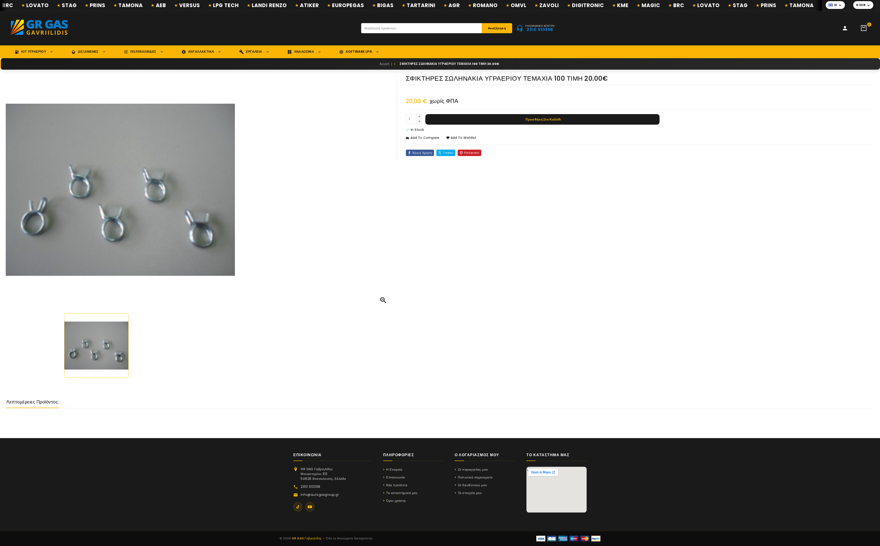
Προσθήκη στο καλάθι (543, 119)
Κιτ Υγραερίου (33, 51)
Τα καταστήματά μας (402, 493)
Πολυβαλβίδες (143, 51)
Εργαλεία (254, 51)
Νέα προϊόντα (396, 485)
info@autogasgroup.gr (320, 494)
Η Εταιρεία (394, 469)
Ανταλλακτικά (201, 51)
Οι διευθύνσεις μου (472, 485)
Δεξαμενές (88, 51)
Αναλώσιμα (304, 51)
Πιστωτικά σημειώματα (475, 477)
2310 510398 (310, 486)
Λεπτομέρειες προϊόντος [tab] (32, 402)
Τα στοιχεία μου (470, 493)
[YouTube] (309, 506)
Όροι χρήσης (396, 500)
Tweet (448, 153)
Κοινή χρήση (422, 153)
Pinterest (472, 153)
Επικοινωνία (395, 477)
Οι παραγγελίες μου (473, 469)
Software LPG (359, 51)
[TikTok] (297, 506)
